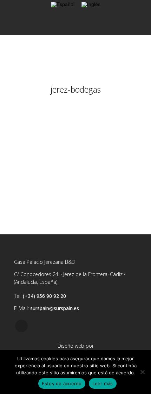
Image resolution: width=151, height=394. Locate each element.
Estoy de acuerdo (62, 383)
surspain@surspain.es (54, 308)
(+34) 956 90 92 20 (44, 296)
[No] (142, 371)
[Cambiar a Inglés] (91, 4)
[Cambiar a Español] (62, 4)
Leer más (102, 383)
